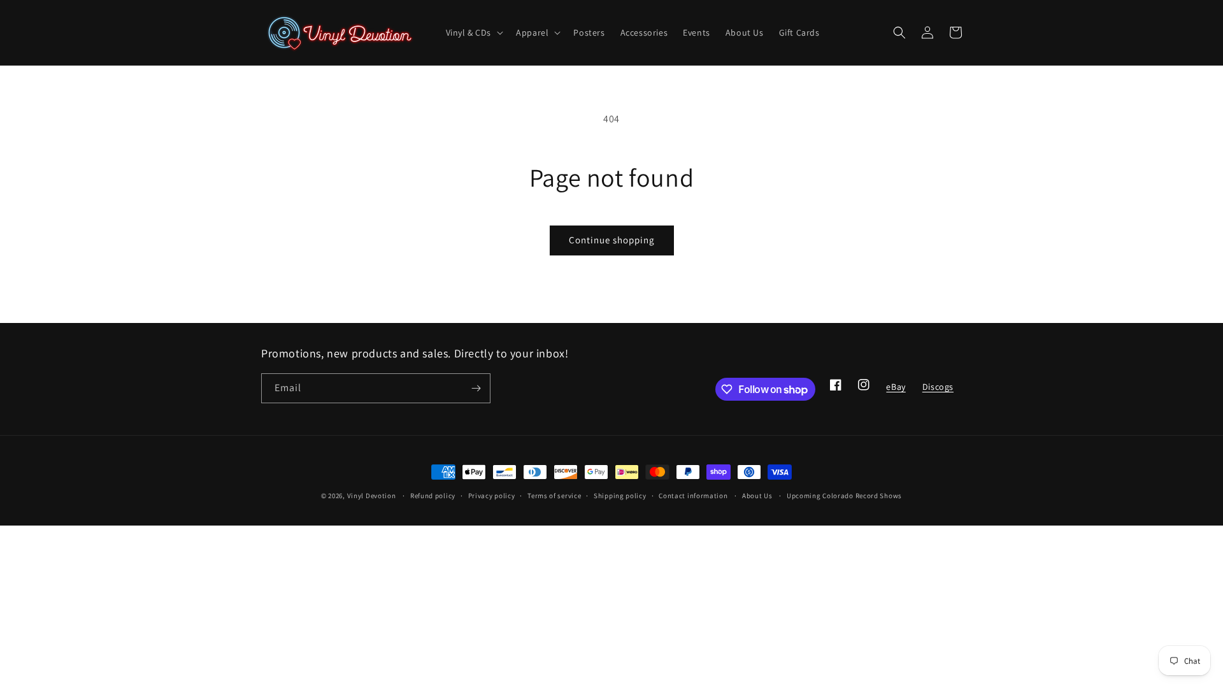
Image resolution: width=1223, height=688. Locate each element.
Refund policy (432, 495)
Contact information (693, 495)
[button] (473, 32)
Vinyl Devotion (371, 495)
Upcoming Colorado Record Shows (844, 495)
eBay (895, 390)
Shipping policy (620, 495)
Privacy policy (491, 495)
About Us (757, 495)
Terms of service (554, 495)
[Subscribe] (476, 388)
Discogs (938, 390)
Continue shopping (612, 240)
